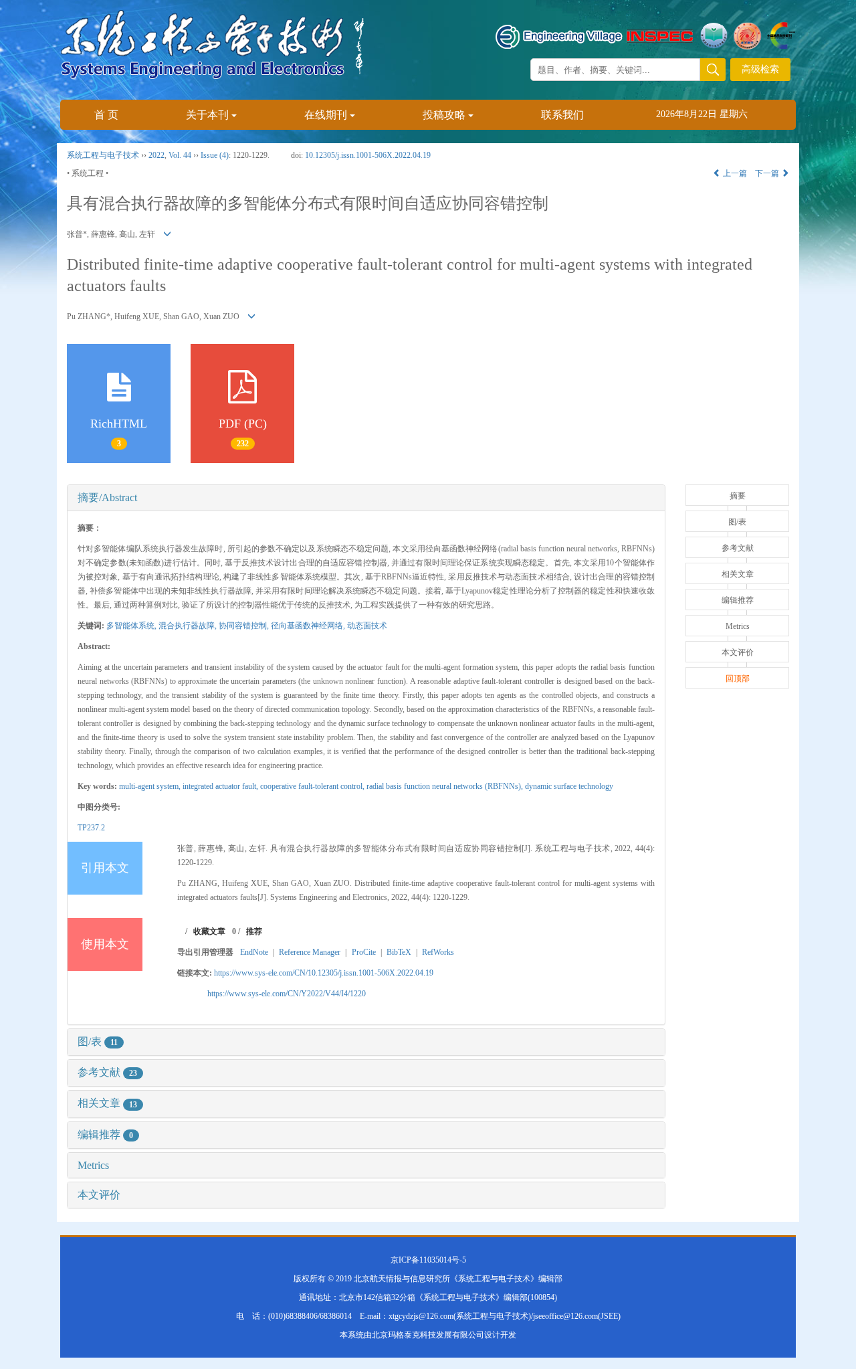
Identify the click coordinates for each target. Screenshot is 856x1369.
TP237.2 (91, 827)
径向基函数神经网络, (309, 625)
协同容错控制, (245, 625)
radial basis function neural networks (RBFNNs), (445, 786)
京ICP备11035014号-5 (428, 1260)
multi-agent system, (151, 786)
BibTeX (399, 952)
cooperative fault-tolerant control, (313, 786)
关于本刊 (207, 114)
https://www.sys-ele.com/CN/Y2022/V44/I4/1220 (286, 993)
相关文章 (107, 1103)
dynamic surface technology (569, 786)
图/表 (98, 1041)
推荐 (254, 931)
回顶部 (738, 678)
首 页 (106, 114)
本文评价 (99, 1194)
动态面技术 (367, 625)
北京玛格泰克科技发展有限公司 (428, 1335)
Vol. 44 (180, 155)
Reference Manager (309, 952)
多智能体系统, (132, 625)
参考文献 (107, 1072)
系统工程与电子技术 (103, 155)
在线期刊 (325, 114)
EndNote (254, 952)
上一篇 (734, 173)
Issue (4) (215, 155)
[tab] (366, 498)
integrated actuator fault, (221, 786)
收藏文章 (209, 931)
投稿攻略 (444, 114)
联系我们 (562, 114)
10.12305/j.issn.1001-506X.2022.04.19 (368, 155)
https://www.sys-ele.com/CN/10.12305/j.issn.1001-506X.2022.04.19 (323, 973)
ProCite (364, 952)
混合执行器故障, (188, 625)
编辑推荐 (105, 1134)
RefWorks (438, 952)
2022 (156, 155)
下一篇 (768, 173)
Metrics (93, 1165)
